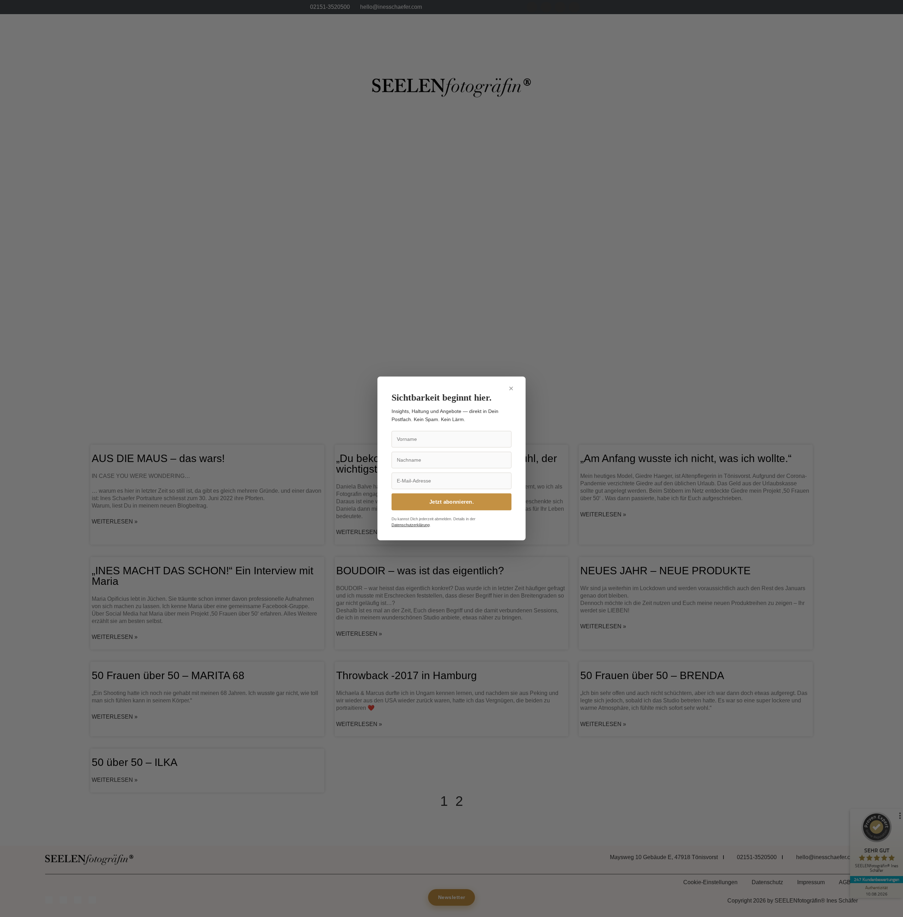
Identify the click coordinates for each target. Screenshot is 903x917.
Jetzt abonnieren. (451, 502)
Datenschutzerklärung (411, 525)
